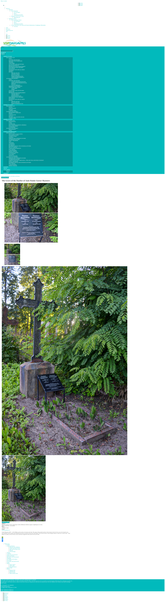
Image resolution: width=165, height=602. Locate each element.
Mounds (11, 550)
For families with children (16, 67)
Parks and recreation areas (15, 549)
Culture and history (16, 176)
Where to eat (8, 119)
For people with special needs (17, 69)
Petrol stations (13, 165)
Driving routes (12, 570)
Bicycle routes (12, 572)
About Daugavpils (14, 11)
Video (7, 172)
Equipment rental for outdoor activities (20, 146)
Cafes (10, 130)
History (15, 13)
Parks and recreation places (19, 82)
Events (6, 167)
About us (8, 8)
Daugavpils (11, 9)
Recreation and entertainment (13, 556)
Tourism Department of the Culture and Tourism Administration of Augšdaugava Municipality (28, 25)
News (5, 168)
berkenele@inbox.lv (6, 530)
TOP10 (8, 544)
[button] (16, 19)
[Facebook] (37, 538)
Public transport (13, 140)
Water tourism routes (17, 103)
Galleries (7, 169)
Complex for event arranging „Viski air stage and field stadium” (26, 160)
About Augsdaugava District (16, 20)
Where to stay (8, 105)
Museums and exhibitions (15, 61)
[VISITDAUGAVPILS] (14, 45)
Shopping (9, 558)
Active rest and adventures (16, 90)
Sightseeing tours (17, 17)
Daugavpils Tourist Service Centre (17, 16)
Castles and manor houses (15, 548)
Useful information (10, 131)
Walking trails (12, 571)
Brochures (8, 29)
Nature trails (12, 565)
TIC (7, 31)
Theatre (8, 552)
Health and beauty (10, 555)
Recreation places (13, 566)
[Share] (37, 541)
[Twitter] (37, 539)
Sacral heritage (12, 551)
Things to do (8, 56)
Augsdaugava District (12, 18)
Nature (8, 563)
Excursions (16, 26)
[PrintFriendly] (37, 537)
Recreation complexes (15, 112)
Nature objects (12, 564)
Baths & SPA (9, 567)
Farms (8, 562)
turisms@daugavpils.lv (5, 586)
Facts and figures (17, 12)
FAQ (7, 27)
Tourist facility (4, 176)
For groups (9, 560)
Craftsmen (9, 553)
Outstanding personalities (18, 14)
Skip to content (4, 1)
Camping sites (12, 118)
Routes (8, 569)
